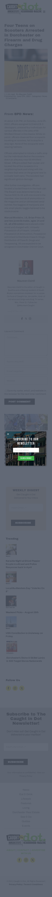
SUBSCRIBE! (26, 458)
